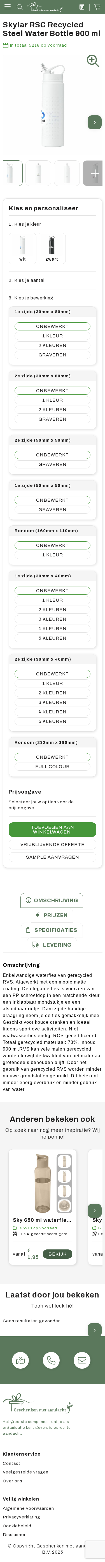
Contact (11, 1463)
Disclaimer (14, 1534)
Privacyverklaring (21, 1517)
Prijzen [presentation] (56, 915)
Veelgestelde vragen (25, 1472)
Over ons (12, 1481)
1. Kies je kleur (25, 224)
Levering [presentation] (57, 945)
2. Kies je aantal (27, 280)
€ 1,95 (26, 1254)
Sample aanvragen (52, 857)
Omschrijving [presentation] (56, 900)
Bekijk (57, 1254)
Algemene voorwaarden (28, 1508)
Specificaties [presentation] (56, 930)
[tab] (51, 900)
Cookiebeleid (17, 1526)
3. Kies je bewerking (31, 298)
